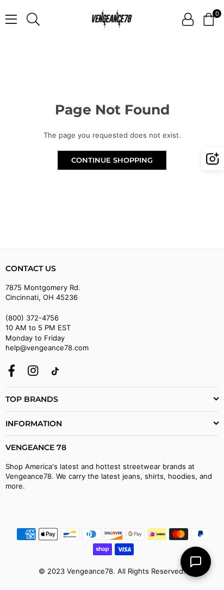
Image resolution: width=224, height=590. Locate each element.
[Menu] (11, 19)
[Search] (33, 19)
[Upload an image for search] (212, 159)
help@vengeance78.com (47, 347)
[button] (208, 19)
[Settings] (187, 19)
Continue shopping (112, 160)
